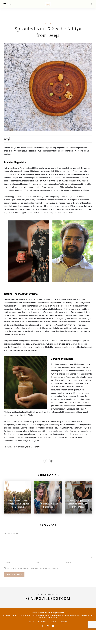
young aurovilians (44, 454)
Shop (31, 622)
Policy (64, 622)
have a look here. (33, 447)
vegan (31, 454)
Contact (42, 622)
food (7, 454)
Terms (53, 622)
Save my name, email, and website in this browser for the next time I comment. (32, 568)
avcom (7, 140)
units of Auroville (19, 454)
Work (48, 23)
